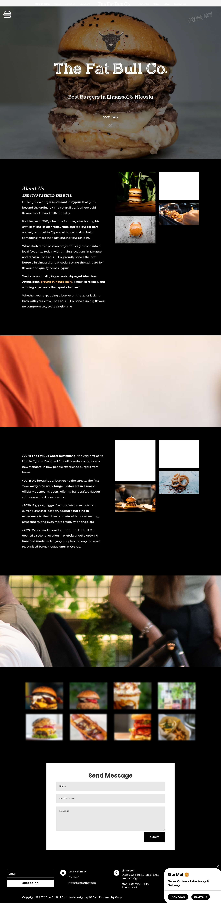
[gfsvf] (88, 708)
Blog (167, 4)
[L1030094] (132, 739)
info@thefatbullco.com (82, 882)
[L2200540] (132, 708)
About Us (70, 4)
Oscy (118, 897)
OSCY (92, 897)
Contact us (180, 4)
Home (57, 4)
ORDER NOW (42, 4)
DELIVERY (200, 896)
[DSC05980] (44, 708)
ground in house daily (56, 281)
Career (156, 4)
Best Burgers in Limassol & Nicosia (110, 97)
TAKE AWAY (178, 896)
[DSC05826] (176, 739)
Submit (154, 837)
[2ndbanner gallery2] (44, 739)
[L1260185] (177, 708)
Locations (85, 4)
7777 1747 (73, 877)
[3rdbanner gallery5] (88, 739)
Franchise (144, 4)
